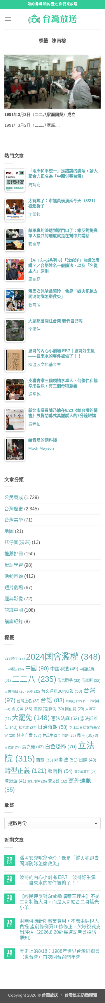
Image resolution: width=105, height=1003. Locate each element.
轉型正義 (25, 770)
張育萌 (34, 244)
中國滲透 (64, 668)
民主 (85, 735)
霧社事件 (37, 781)
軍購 (87, 759)
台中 (33, 691)
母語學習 (13, 565)
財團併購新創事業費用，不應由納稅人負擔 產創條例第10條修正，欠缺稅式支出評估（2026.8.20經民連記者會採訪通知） (60, 930)
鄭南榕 (60, 771)
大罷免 (31, 718)
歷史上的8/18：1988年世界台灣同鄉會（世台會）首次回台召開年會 (60, 954)
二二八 (34, 679)
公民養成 (13, 497)
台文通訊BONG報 (61, 691)
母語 (69, 735)
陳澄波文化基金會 (44, 364)
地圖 (9, 531)
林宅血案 (28, 735)
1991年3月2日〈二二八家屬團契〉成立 (40, 114)
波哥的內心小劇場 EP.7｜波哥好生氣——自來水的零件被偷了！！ (58, 880)
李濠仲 (34, 329)
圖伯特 (74, 709)
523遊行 (14, 658)
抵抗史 (27, 728)
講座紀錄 (13, 621)
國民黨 (21, 708)
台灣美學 (13, 519)
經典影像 (13, 598)
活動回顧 (13, 576)
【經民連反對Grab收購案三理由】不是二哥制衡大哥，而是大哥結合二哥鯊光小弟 (60, 902)
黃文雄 (57, 781)
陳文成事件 (85, 771)
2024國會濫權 (63, 656)
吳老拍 (34, 424)
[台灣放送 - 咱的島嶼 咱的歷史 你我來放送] (52, 19)
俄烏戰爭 (68, 680)
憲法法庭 (65, 718)
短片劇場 (13, 587)
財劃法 (66, 759)
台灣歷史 (13, 508)
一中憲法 (14, 669)
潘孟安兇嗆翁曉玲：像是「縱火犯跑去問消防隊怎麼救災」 (59, 861)
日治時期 (53, 727)
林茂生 (51, 735)
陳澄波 (15, 781)
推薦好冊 (13, 553)
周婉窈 (34, 184)
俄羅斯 (90, 680)
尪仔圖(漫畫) (17, 542)
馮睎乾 (34, 394)
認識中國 (13, 610)
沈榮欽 (34, 214)
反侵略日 (15, 691)
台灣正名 (28, 701)
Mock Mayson (41, 448)
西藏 (44, 760)
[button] (7, 19)
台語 (52, 700)
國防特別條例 (49, 709)
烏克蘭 (33, 746)
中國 (37, 668)
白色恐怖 (61, 746)
